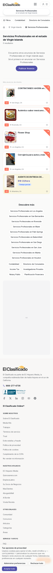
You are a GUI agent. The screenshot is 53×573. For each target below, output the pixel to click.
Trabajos (6, 427)
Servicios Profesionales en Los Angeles (26, 211)
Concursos (7, 519)
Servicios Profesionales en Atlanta (26, 253)
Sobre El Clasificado (11, 418)
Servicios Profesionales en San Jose (27, 247)
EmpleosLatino (9, 480)
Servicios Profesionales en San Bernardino (26, 216)
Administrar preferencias (14, 563)
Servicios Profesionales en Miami (26, 227)
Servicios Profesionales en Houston (26, 258)
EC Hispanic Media (10, 471)
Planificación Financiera (34, 274)
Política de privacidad (12, 445)
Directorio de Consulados (33, 264)
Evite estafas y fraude (12, 441)
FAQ (4, 544)
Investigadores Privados (33, 269)
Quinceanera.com (10, 475)
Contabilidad (14, 264)
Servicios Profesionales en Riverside (27, 221)
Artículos (6, 523)
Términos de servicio (11, 432)
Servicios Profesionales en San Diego (26, 242)
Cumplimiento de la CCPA (13, 454)
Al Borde (6, 498)
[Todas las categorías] (35, 4)
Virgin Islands (16, 27)
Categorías (7, 528)
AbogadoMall (8, 493)
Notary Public (14, 274)
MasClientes (8, 489)
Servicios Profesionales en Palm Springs (26, 232)
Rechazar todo (37, 563)
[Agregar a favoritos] (46, 102)
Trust (5, 436)
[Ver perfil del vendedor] (7, 89)
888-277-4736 (13, 385)
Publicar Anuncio (26, 68)
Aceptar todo (9, 569)
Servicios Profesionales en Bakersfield (26, 237)
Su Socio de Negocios (12, 484)
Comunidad (7, 514)
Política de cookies (10, 450)
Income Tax (14, 269)
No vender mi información (13, 458)
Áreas (5, 532)
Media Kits (7, 423)
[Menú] (45, 4)
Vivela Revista (8, 502)
